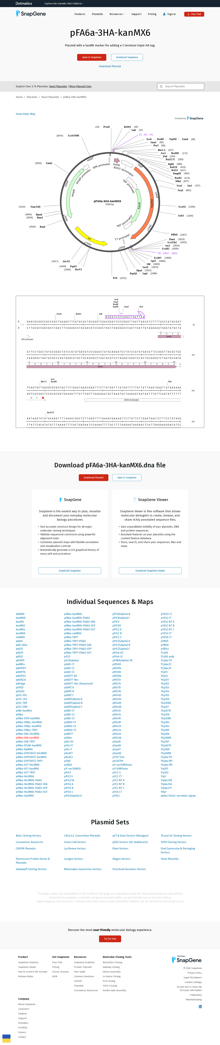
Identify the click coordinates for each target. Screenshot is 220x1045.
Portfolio (22, 1027)
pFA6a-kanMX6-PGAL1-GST (79, 629)
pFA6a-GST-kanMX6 (27, 768)
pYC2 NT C (118, 788)
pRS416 (116, 722)
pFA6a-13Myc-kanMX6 (28, 726)
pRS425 (116, 733)
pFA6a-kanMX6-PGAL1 (77, 617)
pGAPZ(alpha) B (73, 702)
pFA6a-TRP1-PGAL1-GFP (77, 648)
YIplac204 (166, 784)
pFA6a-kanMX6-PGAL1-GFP (79, 625)
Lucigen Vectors (73, 858)
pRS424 (116, 730)
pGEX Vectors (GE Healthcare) (130, 842)
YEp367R (166, 745)
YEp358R (166, 718)
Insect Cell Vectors (75, 842)
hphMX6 (21, 617)
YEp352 (165, 683)
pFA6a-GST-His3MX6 (27, 764)
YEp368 (165, 749)
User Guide (79, 971)
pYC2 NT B (118, 784)
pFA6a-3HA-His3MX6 (27, 733)
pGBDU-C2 (70, 726)
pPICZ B (117, 633)
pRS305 (116, 672)
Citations (22, 1013)
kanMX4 (20, 629)
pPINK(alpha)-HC (122, 660)
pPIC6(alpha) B (121, 614)
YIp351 (164, 768)
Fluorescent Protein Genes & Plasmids (33, 860)
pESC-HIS (21, 695)
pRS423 (116, 726)
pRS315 (116, 687)
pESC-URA (21, 706)
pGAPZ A (69, 687)
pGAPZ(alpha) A (73, 699)
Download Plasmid (110, 66)
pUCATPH (117, 760)
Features (80, 14)
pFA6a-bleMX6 (24, 749)
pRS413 (116, 710)
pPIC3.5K (69, 780)
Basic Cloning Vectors (28, 835)
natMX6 (20, 637)
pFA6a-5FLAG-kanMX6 (29, 745)
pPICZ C (116, 637)
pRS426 (116, 737)
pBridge (20, 683)
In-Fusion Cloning (112, 976)
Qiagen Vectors (121, 858)
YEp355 (165, 695)
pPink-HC (118, 652)
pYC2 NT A (118, 780)
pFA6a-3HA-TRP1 (25, 741)
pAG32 (19, 656)
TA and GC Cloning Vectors (176, 835)
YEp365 (165, 730)
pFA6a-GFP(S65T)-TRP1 (29, 760)
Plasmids (97, 14)
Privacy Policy (194, 973)
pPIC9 (115, 621)
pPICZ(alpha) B (121, 644)
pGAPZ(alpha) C (73, 706)
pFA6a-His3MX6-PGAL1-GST (32, 791)
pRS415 (116, 718)
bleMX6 (20, 614)
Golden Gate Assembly (114, 990)
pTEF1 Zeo (118, 757)
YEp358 (165, 714)
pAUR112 (21, 672)
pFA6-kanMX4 (24, 710)
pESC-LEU (21, 699)
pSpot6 (116, 745)
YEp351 (165, 679)
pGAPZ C (69, 695)
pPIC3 (67, 772)
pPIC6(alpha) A (73, 795)
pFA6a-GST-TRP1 (25, 772)
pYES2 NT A (167, 621)
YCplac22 (166, 664)
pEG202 (20, 691)
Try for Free (110, 938)
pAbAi (19, 641)
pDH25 (20, 687)
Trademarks (196, 995)
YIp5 (163, 776)
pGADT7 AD (70, 675)
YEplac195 (166, 764)
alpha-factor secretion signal (178, 795)
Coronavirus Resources (29, 842)
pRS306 (116, 675)
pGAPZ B (69, 691)
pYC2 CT (117, 776)
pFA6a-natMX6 (72, 633)
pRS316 (116, 691)
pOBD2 (68, 764)
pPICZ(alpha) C (121, 648)
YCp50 (164, 652)
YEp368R (166, 753)
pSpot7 (116, 749)
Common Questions (84, 976)
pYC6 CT (117, 791)
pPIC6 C (68, 791)
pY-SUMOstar (120, 768)
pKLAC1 (68, 753)
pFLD (67, 656)
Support (136, 14)
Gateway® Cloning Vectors (31, 869)
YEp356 (165, 699)
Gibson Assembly (112, 971)
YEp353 (165, 687)
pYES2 (116, 795)
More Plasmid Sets (80, 86)
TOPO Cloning (110, 985)
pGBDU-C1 (70, 722)
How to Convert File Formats (32, 971)
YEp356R (166, 702)
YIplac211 (166, 788)
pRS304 (116, 668)
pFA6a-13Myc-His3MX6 (29, 722)
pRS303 (116, 664)
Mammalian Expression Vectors (82, 869)
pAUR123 (21, 675)
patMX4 (20, 664)
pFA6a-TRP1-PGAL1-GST (77, 652)
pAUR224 (21, 679)
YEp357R (166, 710)
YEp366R (166, 737)
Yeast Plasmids (170, 858)
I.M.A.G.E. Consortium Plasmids (82, 835)
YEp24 (164, 675)
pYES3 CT (166, 633)
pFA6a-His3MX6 (25, 776)
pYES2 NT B (167, 625)
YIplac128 (166, 780)
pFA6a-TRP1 (71, 637)
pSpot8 (116, 753)
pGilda (68, 737)
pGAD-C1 (69, 664)
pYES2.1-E (166, 614)
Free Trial (196, 14)
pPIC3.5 (68, 776)
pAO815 (20, 660)
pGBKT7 (68, 733)
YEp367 (165, 741)
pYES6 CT (166, 637)
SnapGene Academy (84, 962)
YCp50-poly (167, 656)
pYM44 (165, 648)
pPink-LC (117, 656)
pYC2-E (116, 772)
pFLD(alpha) (71, 660)
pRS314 (116, 683)
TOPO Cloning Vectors (173, 842)
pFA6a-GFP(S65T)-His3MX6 (31, 753)
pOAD (67, 760)
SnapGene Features (28, 962)
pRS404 (116, 699)
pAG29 (19, 652)
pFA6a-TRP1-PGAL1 (75, 641)
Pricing (152, 14)
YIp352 (164, 772)
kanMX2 (20, 625)
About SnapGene (26, 1004)
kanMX (20, 621)
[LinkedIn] (200, 1006)
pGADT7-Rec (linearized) (78, 683)
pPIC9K (116, 625)
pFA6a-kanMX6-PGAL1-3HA (79, 621)
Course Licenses (60, 971)
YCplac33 (166, 668)
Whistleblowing (194, 999)
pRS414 (116, 714)
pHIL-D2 (68, 741)
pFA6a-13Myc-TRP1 (27, 730)
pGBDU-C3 (70, 730)
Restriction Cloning (112, 962)
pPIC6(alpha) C (121, 617)
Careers (22, 1032)
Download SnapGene (127, 57)
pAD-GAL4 (21, 644)
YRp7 (164, 791)
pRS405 (116, 702)
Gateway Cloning (111, 967)
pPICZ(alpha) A (121, 641)
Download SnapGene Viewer (150, 570)
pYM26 (165, 644)
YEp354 (165, 691)
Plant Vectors (120, 848)
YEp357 (165, 706)
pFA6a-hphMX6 (25, 795)
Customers (23, 1009)
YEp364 (165, 726)
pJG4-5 (68, 749)
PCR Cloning (109, 981)
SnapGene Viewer (27, 967)
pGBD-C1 (69, 710)
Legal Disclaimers (193, 977)
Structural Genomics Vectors (129, 869)
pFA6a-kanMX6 (73, 614)
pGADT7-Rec (71, 679)
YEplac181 (166, 760)
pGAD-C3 (69, 672)
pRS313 (116, 679)
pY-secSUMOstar (122, 764)
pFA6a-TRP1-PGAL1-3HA (77, 644)
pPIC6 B (68, 788)
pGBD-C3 (69, 718)
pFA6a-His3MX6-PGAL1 (29, 780)
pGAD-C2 (69, 668)
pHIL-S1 (68, 745)
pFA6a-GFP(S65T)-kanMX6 (31, 757)
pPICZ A (116, 629)
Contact (22, 1037)
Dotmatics (23, 1023)
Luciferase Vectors (75, 848)
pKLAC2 (68, 757)
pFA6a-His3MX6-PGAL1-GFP (32, 788)
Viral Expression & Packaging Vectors (178, 850)
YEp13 (164, 672)
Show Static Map (25, 114)
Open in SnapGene (91, 57)
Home (19, 97)
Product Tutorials (83, 967)
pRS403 (116, 695)
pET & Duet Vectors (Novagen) (130, 835)
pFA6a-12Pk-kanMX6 (28, 718)
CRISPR (78, 981)
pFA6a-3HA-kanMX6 (27, 737)
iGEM (54, 976)
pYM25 (164, 641)
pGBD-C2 (69, 714)
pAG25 (19, 648)
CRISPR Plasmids (26, 848)
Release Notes (25, 976)
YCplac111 (166, 660)
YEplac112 (166, 757)
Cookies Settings (193, 982)
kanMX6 (20, 633)
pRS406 (116, 706)
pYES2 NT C (167, 629)
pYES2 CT (166, 617)
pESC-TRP (21, 702)
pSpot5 (116, 741)
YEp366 (165, 733)
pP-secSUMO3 (72, 768)
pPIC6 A (68, 784)
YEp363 (165, 722)
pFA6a (19, 714)
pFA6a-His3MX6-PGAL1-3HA (31, 784)
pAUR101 (21, 668)
